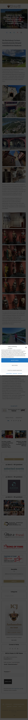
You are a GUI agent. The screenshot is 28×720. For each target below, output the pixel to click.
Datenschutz (15, 373)
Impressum (20, 373)
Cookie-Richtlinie (9, 373)
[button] (26, 347)
